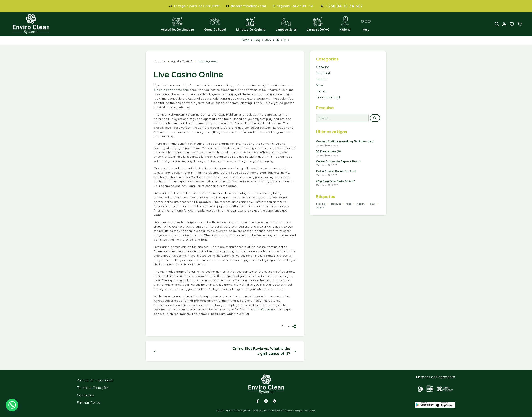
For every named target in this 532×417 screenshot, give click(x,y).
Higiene (344, 29)
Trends (321, 91)
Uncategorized (208, 61)
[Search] (497, 24)
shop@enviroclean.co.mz (248, 6)
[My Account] (504, 24)
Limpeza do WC (318, 29)
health (360, 203)
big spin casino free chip (171, 90)
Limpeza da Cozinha (250, 29)
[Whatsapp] (274, 401)
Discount (323, 73)
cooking (320, 203)
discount (336, 203)
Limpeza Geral (286, 29)
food (348, 203)
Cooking (322, 67)
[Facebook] (258, 401)
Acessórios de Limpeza (177, 29)
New (319, 85)
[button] (12, 405)
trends (320, 207)
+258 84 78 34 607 (344, 6)
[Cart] (519, 24)
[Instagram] (266, 401)
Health (321, 79)
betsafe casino (264, 309)
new (372, 203)
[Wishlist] (512, 24)
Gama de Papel (215, 29)
